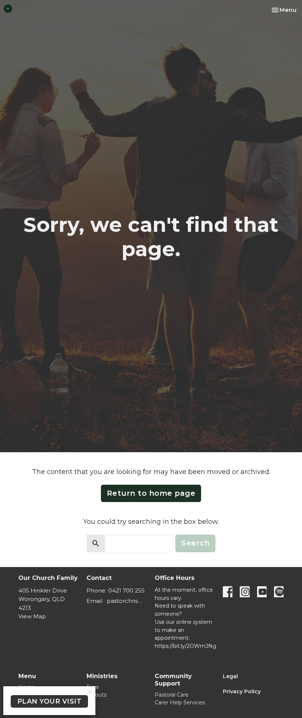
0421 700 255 (126, 590)
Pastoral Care (172, 694)
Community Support (173, 680)
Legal (230, 676)
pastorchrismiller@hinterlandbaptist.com (127, 600)
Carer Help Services (180, 702)
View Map (32, 616)
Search (195, 543)
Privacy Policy (242, 691)
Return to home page (151, 493)
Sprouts (96, 694)
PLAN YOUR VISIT (49, 701)
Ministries (102, 676)
